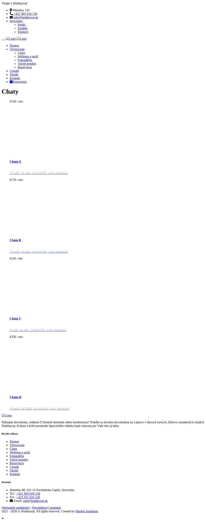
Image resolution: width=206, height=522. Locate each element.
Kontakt (15, 78)
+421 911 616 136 (28, 497)
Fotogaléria (25, 60)
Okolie (14, 74)
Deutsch (23, 32)
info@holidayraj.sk (26, 17)
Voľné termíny (27, 63)
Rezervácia (25, 67)
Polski (22, 24)
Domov (14, 45)
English (22, 28)
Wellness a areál (28, 56)
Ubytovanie (17, 49)
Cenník (14, 71)
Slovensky (16, 21)
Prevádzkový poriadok (46, 507)
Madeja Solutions (87, 511)
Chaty (21, 52)
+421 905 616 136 (25, 13)
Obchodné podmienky (16, 507)
